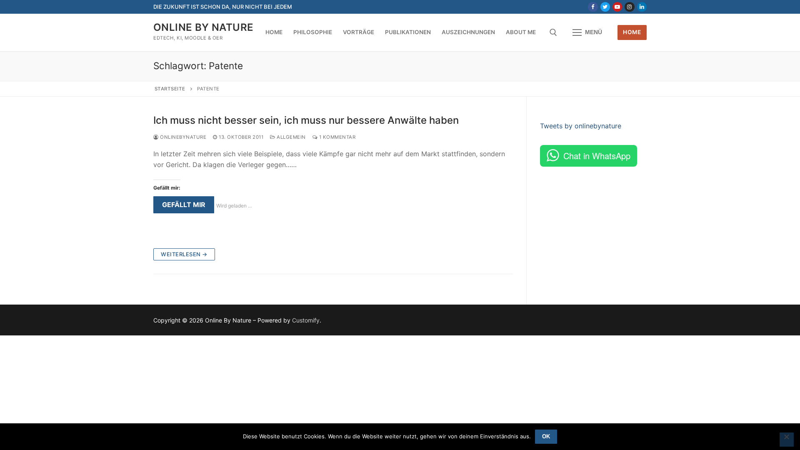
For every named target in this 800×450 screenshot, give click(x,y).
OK (546, 436)
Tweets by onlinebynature (580, 126)
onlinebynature (182, 137)
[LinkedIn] (642, 7)
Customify (306, 320)
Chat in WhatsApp (596, 156)
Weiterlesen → (184, 254)
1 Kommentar (336, 137)
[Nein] (787, 439)
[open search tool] (553, 32)
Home (632, 32)
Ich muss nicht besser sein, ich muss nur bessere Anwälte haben (306, 120)
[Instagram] (629, 7)
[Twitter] (605, 7)
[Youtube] (617, 7)
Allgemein (290, 137)
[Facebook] (593, 7)
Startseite (170, 89)
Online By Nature (203, 27)
